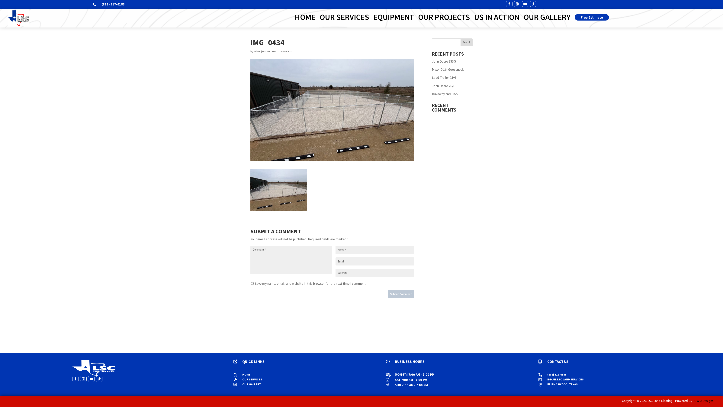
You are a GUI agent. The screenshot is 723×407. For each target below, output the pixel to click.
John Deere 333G (444, 61)
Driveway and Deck (445, 94)
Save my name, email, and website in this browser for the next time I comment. (310, 283)
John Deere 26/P (443, 86)
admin (257, 51)
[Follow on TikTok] (533, 4)
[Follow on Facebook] (509, 4)
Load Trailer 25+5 (444, 77)
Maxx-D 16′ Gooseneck (448, 69)
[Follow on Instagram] (517, 4)
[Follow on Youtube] (525, 4)
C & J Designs (704, 401)
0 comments (285, 51)
